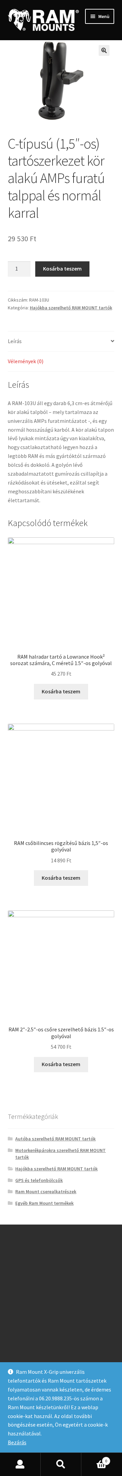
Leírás (15, 341)
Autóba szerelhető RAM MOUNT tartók (55, 1139)
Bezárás (17, 1442)
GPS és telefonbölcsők (39, 1180)
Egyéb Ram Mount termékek (44, 1203)
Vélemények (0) (25, 361)
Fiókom (20, 1464)
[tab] (61, 342)
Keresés (61, 1464)
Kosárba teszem (62, 268)
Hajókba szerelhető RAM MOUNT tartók (71, 308)
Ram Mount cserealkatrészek (45, 1191)
